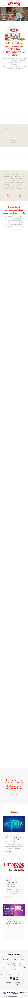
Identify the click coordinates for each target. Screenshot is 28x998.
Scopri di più (14, 140)
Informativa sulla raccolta (9, 996)
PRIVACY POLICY (9, 982)
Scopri (14, 73)
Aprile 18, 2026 (10, 835)
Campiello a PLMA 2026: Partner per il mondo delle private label (13, 840)
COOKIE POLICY (19, 982)
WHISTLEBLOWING (14, 984)
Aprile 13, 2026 (10, 919)
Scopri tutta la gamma (14, 195)
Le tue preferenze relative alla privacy (15, 993)
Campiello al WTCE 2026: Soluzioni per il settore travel (14, 923)
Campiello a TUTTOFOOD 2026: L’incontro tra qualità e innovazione (13, 884)
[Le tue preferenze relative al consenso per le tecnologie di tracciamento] (25, 995)
